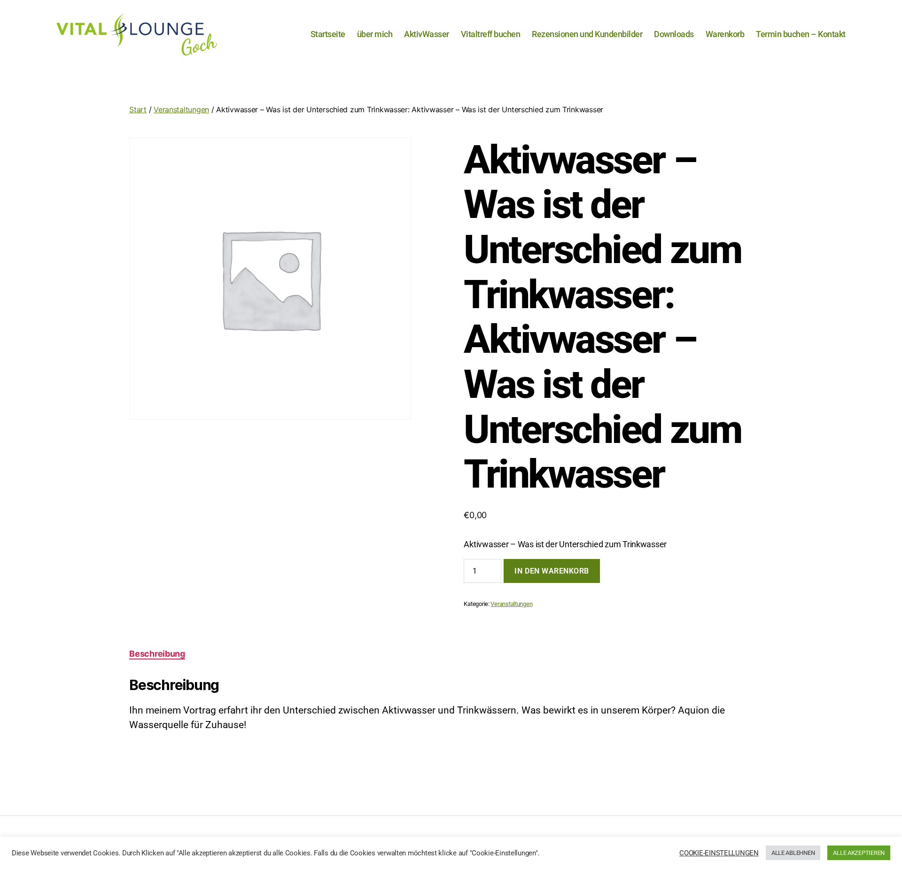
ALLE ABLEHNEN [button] (793, 852)
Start (138, 109)
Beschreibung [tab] (157, 654)
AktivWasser (426, 34)
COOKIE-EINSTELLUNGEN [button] (719, 853)
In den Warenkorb (551, 570)
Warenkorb (725, 34)
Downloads (674, 34)
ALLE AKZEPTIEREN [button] (859, 852)
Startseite (328, 34)
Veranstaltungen (181, 109)
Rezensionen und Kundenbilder (587, 34)
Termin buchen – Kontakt (801, 34)
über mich (375, 34)
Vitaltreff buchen (491, 34)
